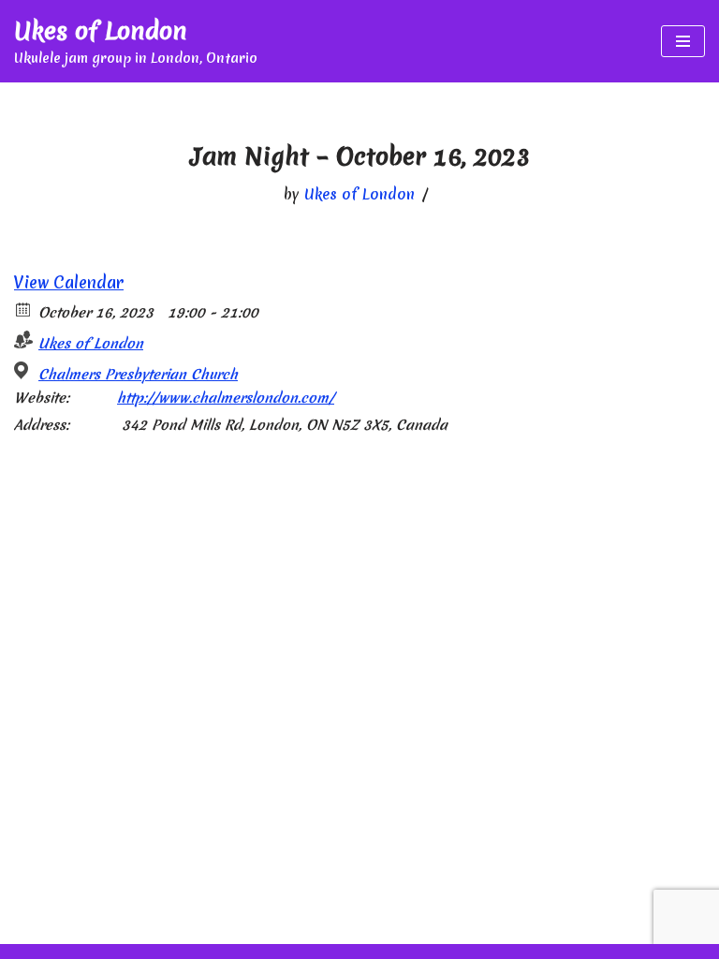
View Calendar (69, 282)
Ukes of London (359, 194)
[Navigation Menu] (683, 41)
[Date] (24, 308)
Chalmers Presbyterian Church (138, 374)
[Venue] (24, 370)
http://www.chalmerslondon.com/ (225, 398)
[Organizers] (24, 339)
